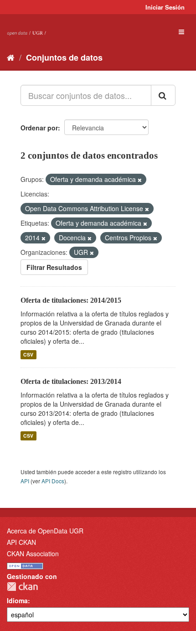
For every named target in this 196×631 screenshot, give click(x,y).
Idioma (17, 600)
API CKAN (21, 542)
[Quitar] (140, 179)
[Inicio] (11, 57)
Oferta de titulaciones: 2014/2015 (71, 300)
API (25, 481)
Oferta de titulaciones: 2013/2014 (71, 381)
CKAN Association (33, 553)
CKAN (22, 586)
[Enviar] (163, 95)
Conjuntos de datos (64, 57)
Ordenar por (39, 127)
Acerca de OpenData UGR (45, 530)
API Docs (52, 481)
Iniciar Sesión (165, 7)
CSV (28, 354)
